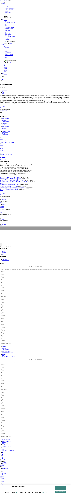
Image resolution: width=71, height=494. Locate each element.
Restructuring (7, 39)
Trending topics (6, 51)
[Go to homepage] (2, 79)
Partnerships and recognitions (9, 9)
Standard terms (4, 346)
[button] (69, 2)
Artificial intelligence (8, 52)
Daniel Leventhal (2, 212)
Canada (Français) (4, 463)
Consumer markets (7, 21)
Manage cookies (44, 492)
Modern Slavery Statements (5, 350)
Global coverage (6, 72)
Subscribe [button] (1, 229)
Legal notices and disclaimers (6, 439)
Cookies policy (4, 442)
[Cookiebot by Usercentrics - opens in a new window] (7, 492)
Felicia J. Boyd (2, 200)
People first (3, 251)
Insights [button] (3, 44)
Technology (6, 24)
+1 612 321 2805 (3, 199)
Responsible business (6, 10)
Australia (3, 481)
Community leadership (8, 12)
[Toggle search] (9, 0)
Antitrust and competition (8, 26)
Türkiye (3, 474)
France (3, 469)
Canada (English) (4, 462)
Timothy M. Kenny (2, 107)
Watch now (1, 148)
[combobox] (35, 2)
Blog (2, 91)
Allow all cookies (60, 486)
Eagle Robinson (2, 219)
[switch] (25, 492)
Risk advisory (7, 32)
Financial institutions (8, 23)
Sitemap (3, 355)
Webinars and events (6, 47)
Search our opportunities (7, 75)
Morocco (3, 478)
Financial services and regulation (9, 29)
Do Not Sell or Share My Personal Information (8, 450)
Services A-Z (5, 20)
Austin (3, 216)
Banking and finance (8, 34)
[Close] (0, 460)
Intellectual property (7, 30)
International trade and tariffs (9, 54)
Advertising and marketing (5, 118)
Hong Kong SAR (4, 482)
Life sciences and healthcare (5, 260)
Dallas (4, 65)
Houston (5, 66)
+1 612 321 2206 (3, 205)
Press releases (5, 56)
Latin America (2, 465)
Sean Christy (2, 207)
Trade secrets (3, 124)
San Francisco (5, 70)
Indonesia (3, 483)
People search (4, 252)
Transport (6, 25)
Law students (5, 74)
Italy (2, 471)
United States (4, 3)
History (3, 353)
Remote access (4, 354)
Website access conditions (5, 349)
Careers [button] (3, 73)
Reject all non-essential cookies (60, 491)
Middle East (2, 476)
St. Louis (5, 71)
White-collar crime (7, 33)
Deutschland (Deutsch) (5, 468)
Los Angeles (5, 67)
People (3, 18)
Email (1, 202)
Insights (3, 92)
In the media (5, 57)
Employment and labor (8, 35)
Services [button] (3, 19)
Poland (3, 472)
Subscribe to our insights (3, 159)
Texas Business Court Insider (9, 55)
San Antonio (5, 69)
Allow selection (60, 489)
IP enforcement (4, 120)
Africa (1, 477)
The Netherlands (4, 473)
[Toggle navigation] (10, 0)
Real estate (6, 38)
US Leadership (7, 6)
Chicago (5, 64)
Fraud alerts (3, 444)
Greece (3, 470)
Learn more (10, 43)
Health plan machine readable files (6, 351)
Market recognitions (6, 58)
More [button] (1, 225)
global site (4, 459)
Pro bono (6, 11)
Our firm (5, 5)
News (2, 254)
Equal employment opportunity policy (10, 8)
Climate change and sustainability (9, 27)
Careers (3, 250)
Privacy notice (4, 348)
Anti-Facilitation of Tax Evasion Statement (7, 352)
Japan (2, 484)
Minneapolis (5, 68)
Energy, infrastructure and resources (10, 22)
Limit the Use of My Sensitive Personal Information (8, 356)
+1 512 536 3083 (3, 224)
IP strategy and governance (5, 121)
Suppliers (3, 447)
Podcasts (5, 45)
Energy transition (7, 53)
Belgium (3, 467)
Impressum (3, 345)
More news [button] (1, 183)
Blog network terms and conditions (6, 441)
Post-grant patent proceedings (6, 122)
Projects (6, 31)
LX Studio (5, 48)
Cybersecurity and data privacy (9, 28)
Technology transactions (5, 123)
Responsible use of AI (8, 13)
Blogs (4, 46)
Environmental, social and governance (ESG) (11, 36)
